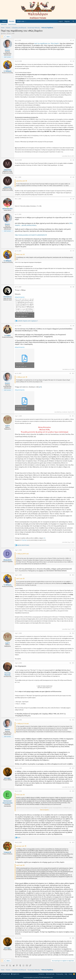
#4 (73, 177)
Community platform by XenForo (38, 977)
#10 (73, 373)
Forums (11, 21)
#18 (73, 791)
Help (66, 974)
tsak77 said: (19, 578)
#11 (73, 416)
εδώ (44, 538)
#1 (73, 40)
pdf (40, 387)
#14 (73, 633)
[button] (25, 21)
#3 (73, 160)
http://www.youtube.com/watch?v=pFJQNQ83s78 (31, 235)
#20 (73, 938)
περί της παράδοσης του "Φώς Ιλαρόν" (46, 43)
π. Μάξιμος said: (20, 377)
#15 (73, 663)
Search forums (12, 24)
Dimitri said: (19, 254)
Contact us (41, 974)
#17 (73, 768)
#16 (73, 720)
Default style (6, 974)
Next (8, 36)
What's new (20, 21)
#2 (73, 61)
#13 (73, 575)
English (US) (15, 974)
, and (27, 321)
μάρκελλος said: (20, 181)
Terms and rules (50, 974)
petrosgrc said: (20, 846)
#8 (73, 287)
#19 (73, 842)
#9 (73, 325)
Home (4, 21)
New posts (4, 24)
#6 (73, 214)
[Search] (73, 21)
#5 (73, 198)
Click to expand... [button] (44, 810)
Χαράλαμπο (24, 540)
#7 (73, 251)
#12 (73, 550)
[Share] (71, 40)
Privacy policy (59, 974)
